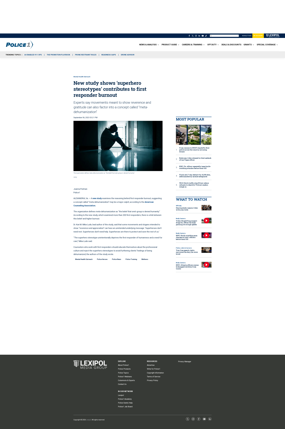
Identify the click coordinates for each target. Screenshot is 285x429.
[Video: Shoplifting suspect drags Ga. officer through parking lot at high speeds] (207, 220)
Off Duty (178, 206)
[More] (158, 44)
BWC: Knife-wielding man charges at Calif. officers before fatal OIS (186, 237)
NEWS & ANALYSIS (148, 44)
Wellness (144, 259)
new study (97, 198)
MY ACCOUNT (258, 35)
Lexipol (88, 420)
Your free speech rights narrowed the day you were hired (187, 252)
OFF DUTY (212, 44)
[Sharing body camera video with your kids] (207, 208)
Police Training (131, 259)
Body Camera (180, 218)
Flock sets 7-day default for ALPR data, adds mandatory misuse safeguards (195, 176)
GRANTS (248, 44)
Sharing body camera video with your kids (187, 209)
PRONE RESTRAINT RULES (85, 55)
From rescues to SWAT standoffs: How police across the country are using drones (194, 150)
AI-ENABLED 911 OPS (33, 55)
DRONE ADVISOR (127, 55)
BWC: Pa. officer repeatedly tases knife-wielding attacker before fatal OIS (195, 167)
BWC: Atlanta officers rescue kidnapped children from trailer (187, 267)
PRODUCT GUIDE (169, 44)
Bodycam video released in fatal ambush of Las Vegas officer (195, 159)
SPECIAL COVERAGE (266, 44)
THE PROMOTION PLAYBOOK (58, 55)
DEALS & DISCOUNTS (231, 44)
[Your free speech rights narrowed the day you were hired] (207, 250)
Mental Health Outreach (81, 77)
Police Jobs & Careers (184, 248)
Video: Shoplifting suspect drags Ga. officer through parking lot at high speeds (186, 223)
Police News (116, 259)
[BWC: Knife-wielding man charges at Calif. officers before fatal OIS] (207, 235)
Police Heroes (102, 259)
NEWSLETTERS (246, 35)
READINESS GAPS (108, 55)
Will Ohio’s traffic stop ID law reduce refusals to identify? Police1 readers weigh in (194, 185)
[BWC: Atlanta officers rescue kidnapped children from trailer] (207, 265)
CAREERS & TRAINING (192, 44)
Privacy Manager (184, 361)
